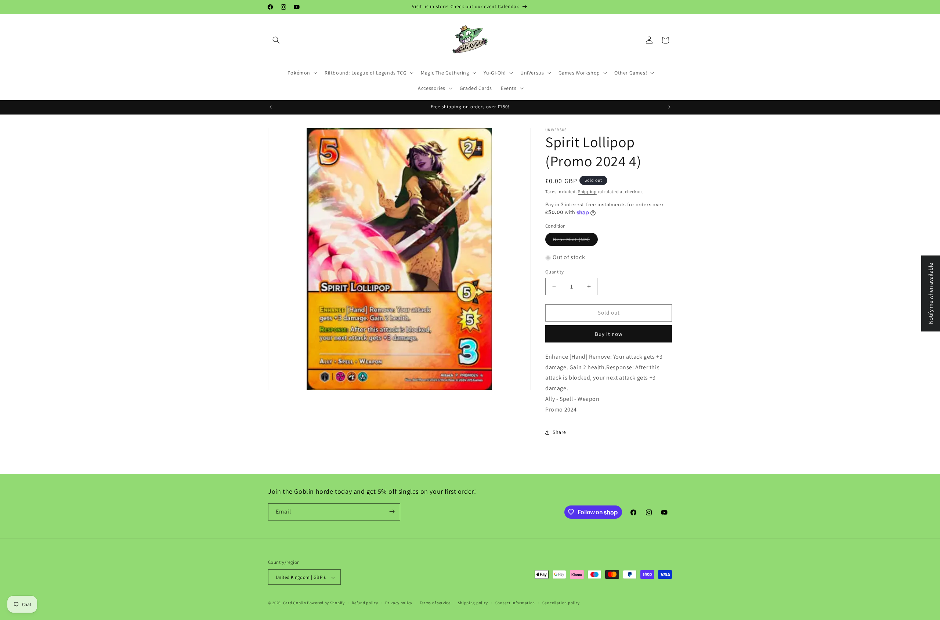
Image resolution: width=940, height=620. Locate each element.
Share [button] (559, 432)
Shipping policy (473, 602)
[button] (276, 40)
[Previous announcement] (271, 107)
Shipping (587, 191)
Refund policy (365, 602)
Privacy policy (398, 602)
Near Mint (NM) (571, 239)
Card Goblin (294, 603)
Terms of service (435, 602)
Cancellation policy (561, 602)
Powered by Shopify (326, 603)
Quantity (554, 272)
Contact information (515, 602)
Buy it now (609, 333)
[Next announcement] (669, 107)
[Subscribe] (392, 511)
